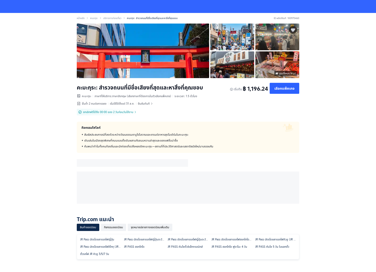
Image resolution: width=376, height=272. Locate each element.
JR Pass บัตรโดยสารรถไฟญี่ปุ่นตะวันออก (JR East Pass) (145, 239)
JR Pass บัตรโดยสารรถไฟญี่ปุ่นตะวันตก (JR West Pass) (189, 239)
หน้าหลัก (81, 18)
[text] (188, 140)
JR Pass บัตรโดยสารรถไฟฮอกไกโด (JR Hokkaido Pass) (233, 239)
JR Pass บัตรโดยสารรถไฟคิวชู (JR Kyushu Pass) (276, 239)
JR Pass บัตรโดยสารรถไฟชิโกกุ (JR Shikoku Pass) (101, 246)
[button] (345, 6)
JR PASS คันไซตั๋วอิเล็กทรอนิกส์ (185, 246)
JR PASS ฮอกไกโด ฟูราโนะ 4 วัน (229, 246)
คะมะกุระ (94, 18)
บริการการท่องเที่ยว (112, 18)
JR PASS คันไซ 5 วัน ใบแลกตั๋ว (272, 246)
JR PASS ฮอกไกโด (134, 246)
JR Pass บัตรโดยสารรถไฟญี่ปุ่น (97, 239)
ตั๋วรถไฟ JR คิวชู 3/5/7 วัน (94, 254)
